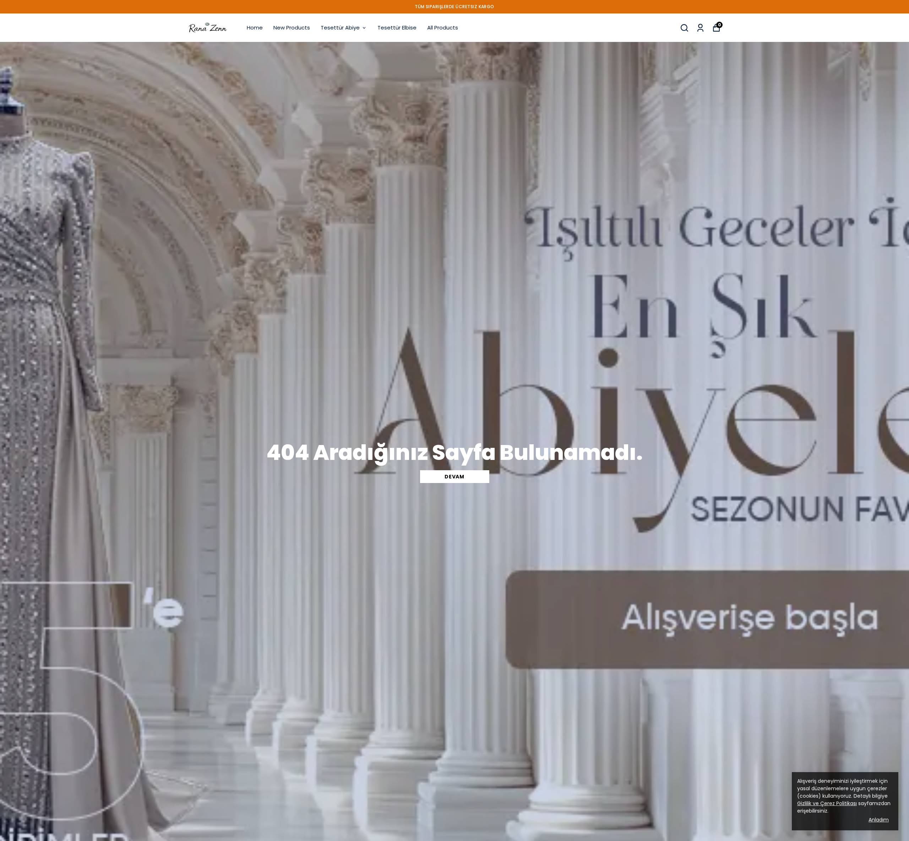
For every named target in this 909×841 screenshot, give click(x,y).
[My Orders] (700, 27)
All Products (442, 27)
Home (255, 27)
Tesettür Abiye (340, 27)
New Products (291, 27)
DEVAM (454, 476)
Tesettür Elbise (397, 27)
